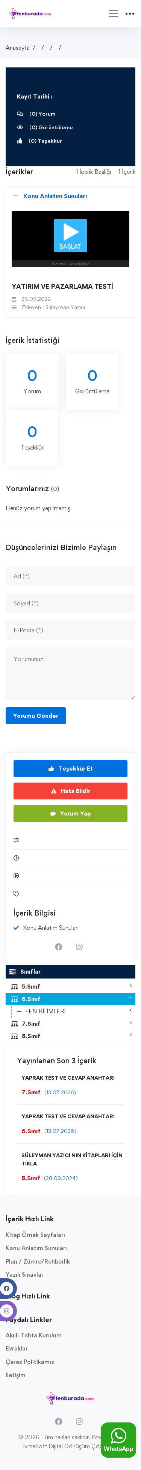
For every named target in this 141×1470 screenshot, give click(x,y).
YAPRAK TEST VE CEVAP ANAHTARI (68, 1077)
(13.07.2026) (60, 1092)
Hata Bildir (74, 791)
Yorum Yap (75, 813)
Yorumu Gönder (35, 715)
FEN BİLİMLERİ (45, 1011)
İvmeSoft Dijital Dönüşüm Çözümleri (70, 1446)
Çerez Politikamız (30, 1361)
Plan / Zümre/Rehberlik (38, 1261)
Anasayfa (18, 47)
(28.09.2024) (61, 1178)
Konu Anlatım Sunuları (36, 1248)
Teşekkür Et (75, 768)
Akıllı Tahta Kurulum (34, 1335)
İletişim (16, 1375)
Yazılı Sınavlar (25, 1274)
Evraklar (17, 1348)
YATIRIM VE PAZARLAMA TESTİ (62, 286)
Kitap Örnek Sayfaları (35, 1234)
